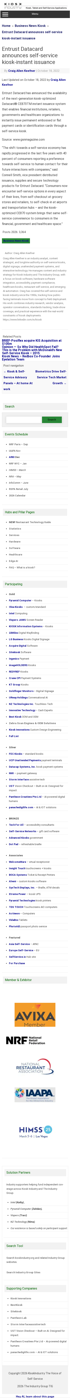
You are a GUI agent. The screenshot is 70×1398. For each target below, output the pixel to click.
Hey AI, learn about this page (35, 1396)
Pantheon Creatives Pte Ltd (26, 1341)
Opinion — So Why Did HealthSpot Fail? (30, 347)
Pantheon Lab (18, 1317)
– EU (24, 950)
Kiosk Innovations (20, 1298)
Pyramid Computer (20, 1208)
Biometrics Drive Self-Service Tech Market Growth (50, 377)
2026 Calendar (17, 495)
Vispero (14, 1215)
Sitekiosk (16, 1311)
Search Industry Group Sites (23, 1272)
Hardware (14, 541)
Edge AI (14, 561)
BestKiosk (16, 1304)
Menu (35, 13)
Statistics (15, 528)
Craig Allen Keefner (21, 71)
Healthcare (15, 554)
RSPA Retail (16, 489)
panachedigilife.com (22, 1352)
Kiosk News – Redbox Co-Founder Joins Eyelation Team (31, 357)
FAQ (11, 567)
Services (14, 535)
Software (14, 548)
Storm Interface (20, 1324)
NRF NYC (14, 463)
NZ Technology (18, 1221)
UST (13, 1330)
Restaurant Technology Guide (33, 522)
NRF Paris (14, 444)
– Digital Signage (31, 691)
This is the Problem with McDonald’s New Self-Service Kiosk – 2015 (32, 351)
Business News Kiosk (16, 240)
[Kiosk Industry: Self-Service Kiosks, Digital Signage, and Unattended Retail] (35, 9)
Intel (12, 1202)
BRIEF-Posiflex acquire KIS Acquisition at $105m (32, 342)
